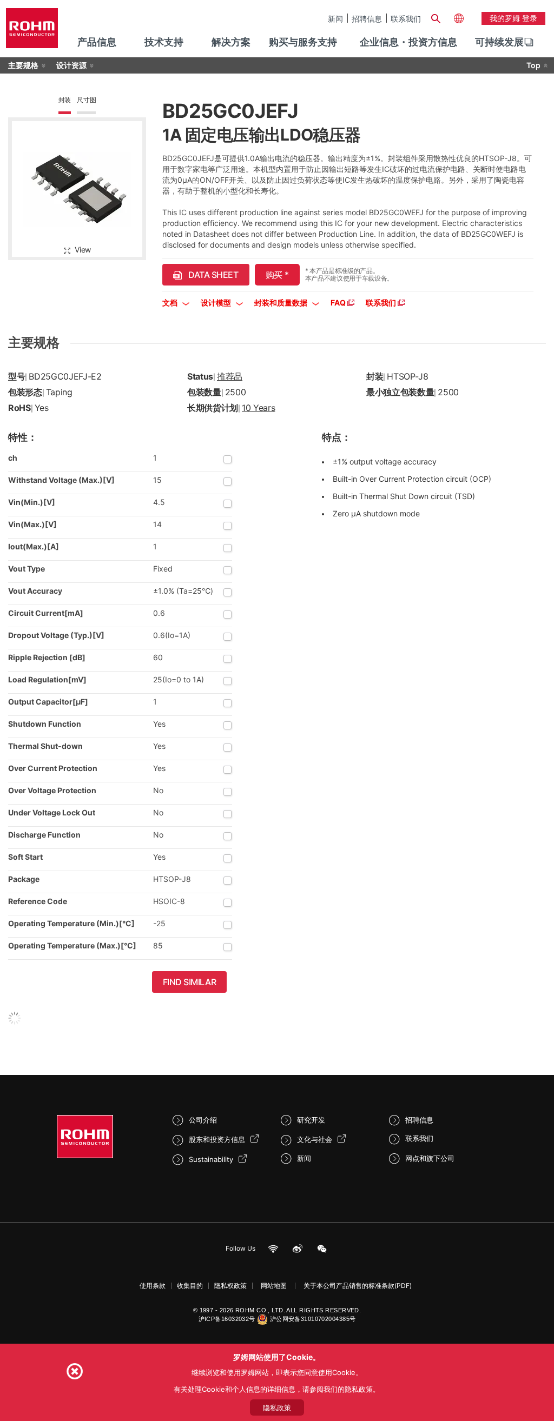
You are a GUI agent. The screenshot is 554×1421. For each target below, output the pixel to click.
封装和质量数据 (281, 302)
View (83, 249)
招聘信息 (367, 18)
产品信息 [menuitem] (96, 42)
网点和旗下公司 (429, 1158)
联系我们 (406, 18)
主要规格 (23, 65)
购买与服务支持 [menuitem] (303, 42)
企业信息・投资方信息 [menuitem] (408, 42)
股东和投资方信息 (217, 1139)
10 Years (258, 407)
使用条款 (153, 1285)
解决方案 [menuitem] (231, 42)
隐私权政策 (230, 1285)
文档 (170, 302)
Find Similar (189, 982)
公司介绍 (203, 1119)
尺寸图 (86, 100)
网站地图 (274, 1285)
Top (533, 65)
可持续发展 (499, 42)
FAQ (339, 302)
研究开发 (311, 1119)
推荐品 (229, 376)
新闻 (335, 18)
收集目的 (190, 1285)
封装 (64, 100)
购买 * (277, 274)
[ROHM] (32, 31)
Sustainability (211, 1159)
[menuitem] (499, 42)
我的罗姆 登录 (513, 18)
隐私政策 (277, 1407)
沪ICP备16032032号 (227, 1319)
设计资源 (71, 65)
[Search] (436, 17)
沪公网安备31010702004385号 (313, 1319)
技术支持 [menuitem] (163, 42)
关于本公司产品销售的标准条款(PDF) (358, 1285)
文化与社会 (314, 1139)
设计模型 (217, 302)
